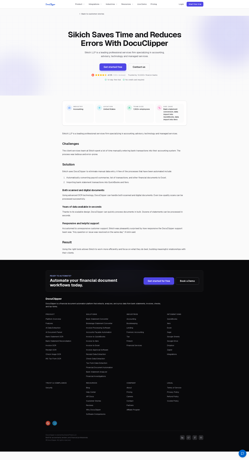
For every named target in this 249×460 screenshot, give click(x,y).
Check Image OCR (53, 354)
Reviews (89, 405)
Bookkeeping (132, 323)
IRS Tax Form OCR (53, 358)
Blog (88, 388)
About (129, 388)
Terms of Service (174, 388)
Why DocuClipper (93, 410)
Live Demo (142, 4)
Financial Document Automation (99, 367)
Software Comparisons (95, 414)
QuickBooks (172, 319)
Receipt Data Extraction (96, 354)
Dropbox (170, 345)
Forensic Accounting (135, 332)
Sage (169, 332)
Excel (169, 328)
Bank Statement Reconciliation (58, 341)
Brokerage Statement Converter (99, 323)
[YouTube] (201, 437)
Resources (126, 4)
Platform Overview (53, 319)
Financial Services (134, 345)
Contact (130, 401)
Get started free (113, 66)
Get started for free (159, 280)
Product (78, 4)
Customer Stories (93, 401)
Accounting (131, 319)
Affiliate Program (133, 410)
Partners (130, 405)
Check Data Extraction (95, 358)
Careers (130, 396)
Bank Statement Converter (97, 319)
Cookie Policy (173, 401)
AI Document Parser (54, 332)
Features (49, 323)
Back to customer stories (92, 14)
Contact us (139, 66)
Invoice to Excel (92, 345)
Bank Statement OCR (54, 336)
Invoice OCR (51, 345)
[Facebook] (194, 437)
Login (181, 4)
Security (49, 388)
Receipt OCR (51, 350)
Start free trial (195, 4)
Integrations (94, 4)
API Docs (90, 396)
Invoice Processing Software (98, 328)
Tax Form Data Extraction (96, 363)
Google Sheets (173, 336)
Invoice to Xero (92, 341)
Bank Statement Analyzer (96, 372)
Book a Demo (187, 280)
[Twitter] (188, 437)
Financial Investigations (96, 376)
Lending (130, 328)
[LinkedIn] (182, 437)
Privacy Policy (173, 392)
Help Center (91, 392)
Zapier (169, 350)
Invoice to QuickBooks (95, 336)
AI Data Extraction (53, 328)
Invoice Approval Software (97, 350)
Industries (110, 4)
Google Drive (172, 341)
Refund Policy (173, 396)
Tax (128, 336)
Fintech (130, 341)
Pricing (154, 4)
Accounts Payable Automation (99, 332)
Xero (169, 323)
